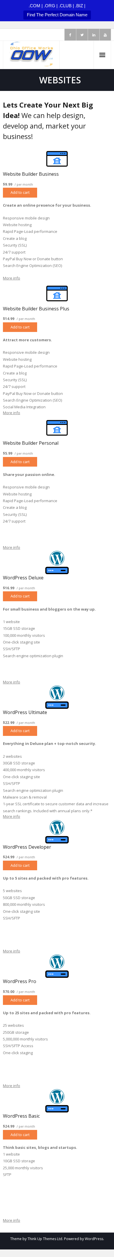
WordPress (94, 1238)
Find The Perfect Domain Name (57, 14)
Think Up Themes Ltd (44, 1238)
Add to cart (20, 192)
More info (11, 278)
